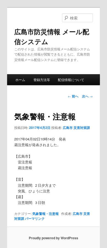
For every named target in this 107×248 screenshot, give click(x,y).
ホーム (20, 79)
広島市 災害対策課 (76, 127)
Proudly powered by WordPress (53, 237)
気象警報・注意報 (45, 213)
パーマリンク (35, 218)
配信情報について (71, 79)
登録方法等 (41, 79)
